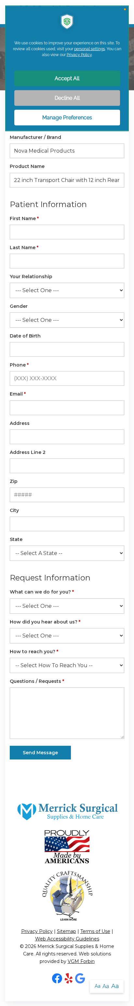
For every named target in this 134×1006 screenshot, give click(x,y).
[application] (67, 503)
